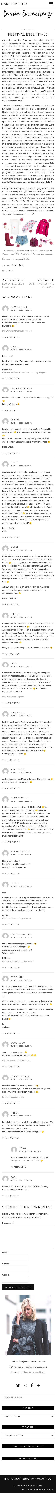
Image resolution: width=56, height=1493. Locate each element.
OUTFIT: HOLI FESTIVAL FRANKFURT (41, 283)
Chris (14, 462)
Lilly (14, 663)
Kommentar (7, 1223)
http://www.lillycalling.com (13, 697)
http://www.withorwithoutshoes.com (18, 373)
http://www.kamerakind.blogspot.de (17, 331)
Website (5, 1275)
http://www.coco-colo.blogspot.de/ (16, 1060)
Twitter (27, 259)
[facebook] (32, 1385)
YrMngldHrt (19, 798)
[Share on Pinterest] (19, 265)
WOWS (15, 346)
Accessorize (22, 251)
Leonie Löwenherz (32, 1486)
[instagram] (25, 1385)
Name (5, 1253)
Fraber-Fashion (22, 934)
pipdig (50, 1489)
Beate (15, 883)
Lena (22, 1148)
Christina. (18, 712)
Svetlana (17, 977)
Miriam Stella (20, 1076)
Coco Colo (18, 1043)
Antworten (12, 337)
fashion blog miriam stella (13, 1097)
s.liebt (15, 614)
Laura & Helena (21, 388)
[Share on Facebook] (12, 265)
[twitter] (18, 1385)
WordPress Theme (32, 1489)
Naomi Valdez (20, 851)
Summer (37, 144)
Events (9, 271)
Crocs (40, 112)
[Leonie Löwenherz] (28, 10)
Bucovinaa (18, 769)
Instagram (17, 259)
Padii (14, 1177)
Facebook (6, 259)
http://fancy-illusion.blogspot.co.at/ (16, 918)
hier (4, 141)
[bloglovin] (38, 1385)
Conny (15, 420)
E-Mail (5, 1264)
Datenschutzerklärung (34, 1372)
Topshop (9, 251)
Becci (14, 547)
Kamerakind (19, 307)
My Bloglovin (41, 373)
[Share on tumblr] (23, 265)
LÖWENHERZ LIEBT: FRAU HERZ (13, 283)
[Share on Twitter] (16, 265)
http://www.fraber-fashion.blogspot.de (18, 961)
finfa (14, 1113)
